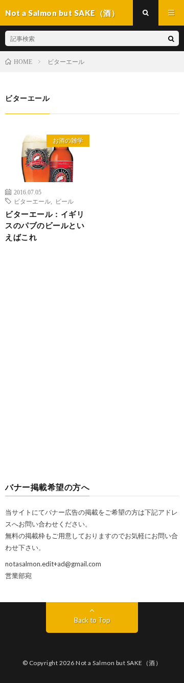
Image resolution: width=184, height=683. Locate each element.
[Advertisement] (92, 370)
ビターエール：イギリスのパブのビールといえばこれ (44, 225)
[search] (171, 38)
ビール (64, 201)
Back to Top (92, 620)
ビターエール (32, 201)
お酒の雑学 (68, 140)
